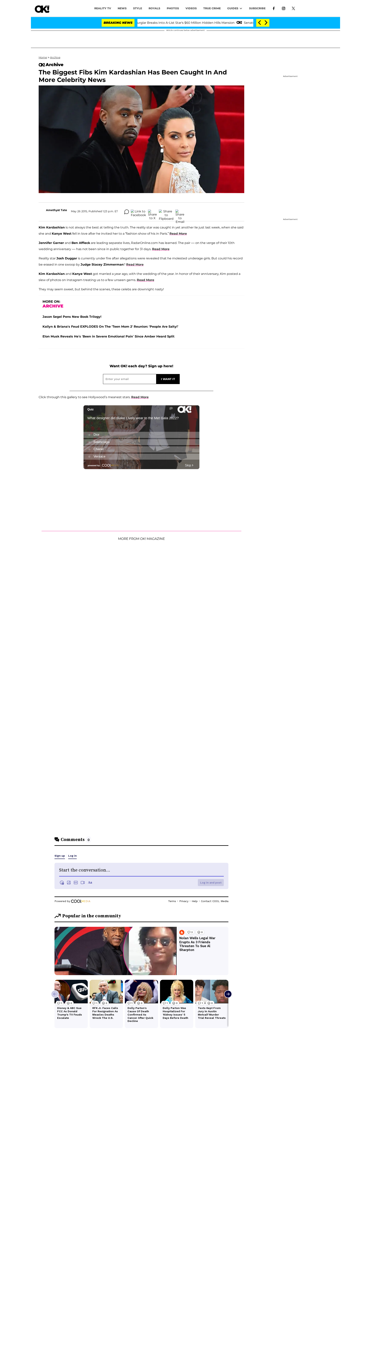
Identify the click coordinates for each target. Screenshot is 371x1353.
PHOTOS (173, 8)
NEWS (122, 8)
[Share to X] (152, 212)
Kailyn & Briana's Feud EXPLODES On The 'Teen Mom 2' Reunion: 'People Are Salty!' (110, 326)
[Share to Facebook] (138, 212)
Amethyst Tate (56, 210)
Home (43, 57)
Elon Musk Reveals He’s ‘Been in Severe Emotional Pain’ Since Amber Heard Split (108, 336)
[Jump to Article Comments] (126, 212)
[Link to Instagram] (283, 8)
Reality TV (102, 8)
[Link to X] (293, 8)
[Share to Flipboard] (166, 212)
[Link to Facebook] (274, 8)
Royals (154, 8)
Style (137, 8)
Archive (55, 57)
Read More (178, 233)
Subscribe (257, 8)
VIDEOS (191, 8)
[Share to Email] (179, 212)
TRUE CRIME (212, 8)
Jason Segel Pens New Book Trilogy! (72, 317)
